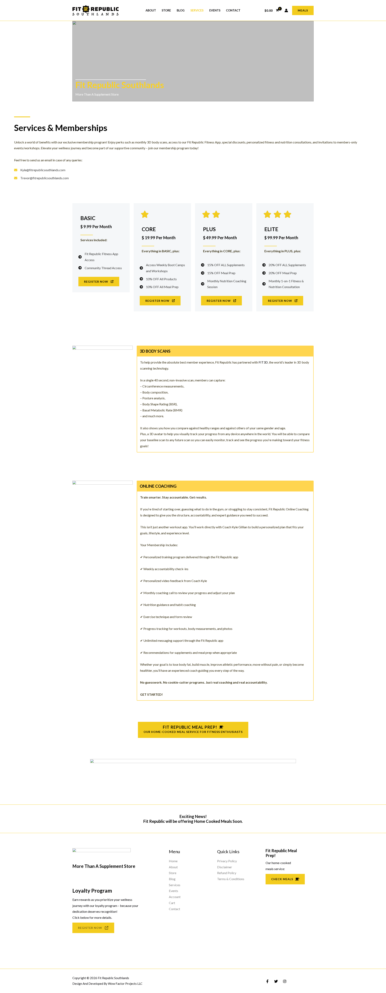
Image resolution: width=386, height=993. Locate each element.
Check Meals (282, 879)
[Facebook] (267, 981)
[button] (303, 10)
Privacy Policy (227, 861)
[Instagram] (284, 981)
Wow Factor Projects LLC (125, 983)
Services (196, 10)
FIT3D (263, 362)
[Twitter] (276, 981)
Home (173, 861)
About (151, 10)
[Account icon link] (286, 10)
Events (214, 10)
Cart (172, 903)
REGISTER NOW (90, 927)
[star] (145, 214)
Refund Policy (226, 873)
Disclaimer (224, 867)
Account (175, 897)
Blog (181, 10)
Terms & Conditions (230, 879)
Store (166, 10)
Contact (233, 10)
